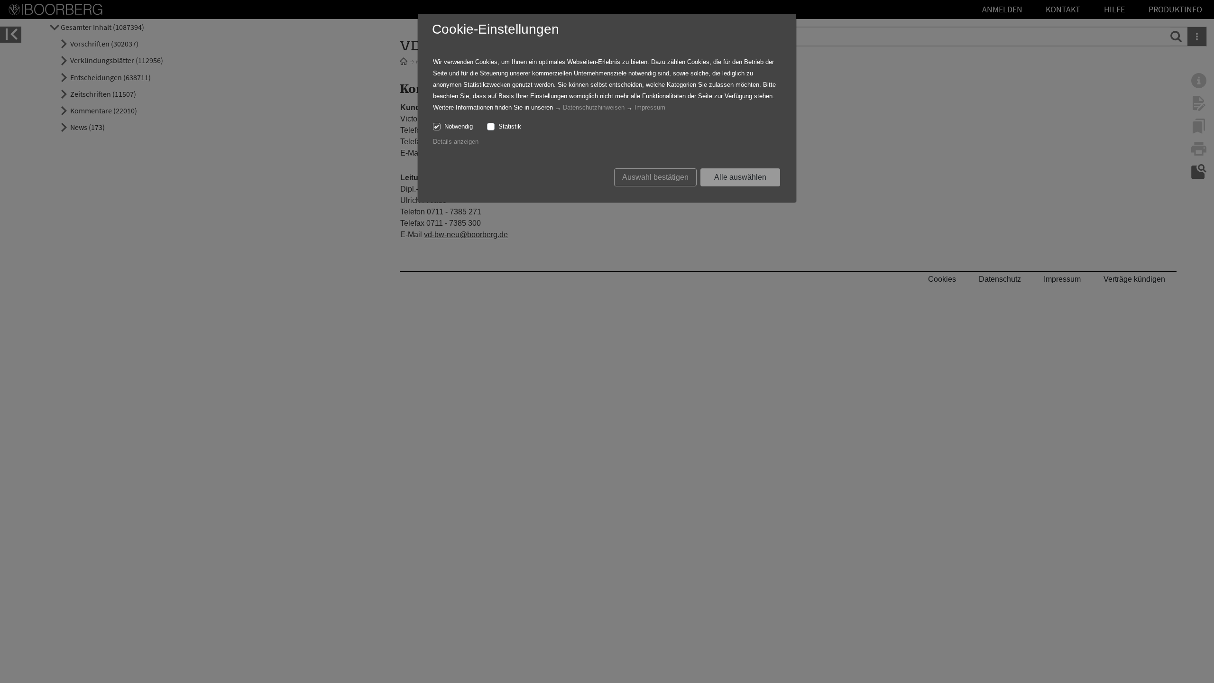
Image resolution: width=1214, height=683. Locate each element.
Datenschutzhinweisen (594, 107)
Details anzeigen (455, 141)
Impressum (650, 107)
